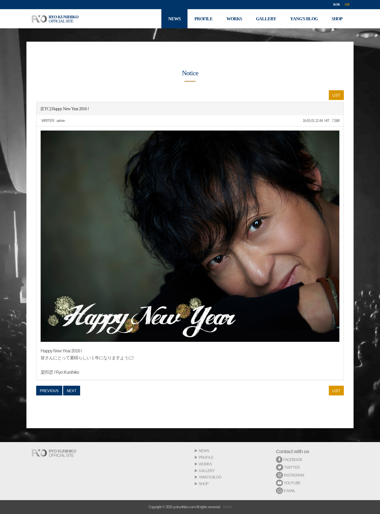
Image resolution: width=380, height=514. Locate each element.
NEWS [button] (174, 18)
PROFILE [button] (203, 18)
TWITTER (291, 467)
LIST (336, 95)
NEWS (204, 450)
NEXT (72, 391)
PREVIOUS (49, 391)
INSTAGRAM (293, 475)
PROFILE (206, 457)
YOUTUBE (291, 483)
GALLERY (206, 470)
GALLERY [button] (266, 18)
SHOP (203, 484)
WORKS (205, 464)
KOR (336, 4)
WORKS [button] (234, 18)
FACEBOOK (292, 459)
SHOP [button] (337, 18)
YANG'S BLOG (210, 477)
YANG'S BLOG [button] (304, 18)
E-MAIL (289, 490)
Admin (227, 507)
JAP (346, 4)
